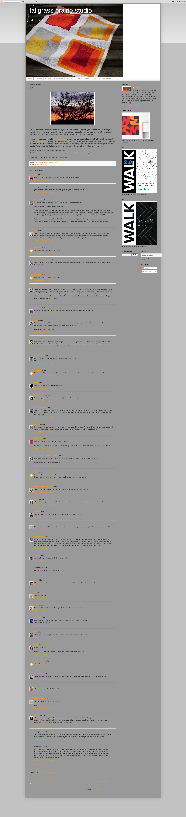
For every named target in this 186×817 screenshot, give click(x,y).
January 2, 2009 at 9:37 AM (43, 517)
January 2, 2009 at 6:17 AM (43, 363)
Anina (36, 605)
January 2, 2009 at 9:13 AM (43, 480)
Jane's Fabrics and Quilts (43, 486)
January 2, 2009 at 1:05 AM (43, 253)
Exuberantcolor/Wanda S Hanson (46, 455)
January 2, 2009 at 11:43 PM (44, 625)
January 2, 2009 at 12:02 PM (44, 561)
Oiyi (35, 580)
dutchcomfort (39, 698)
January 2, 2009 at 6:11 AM (43, 349)
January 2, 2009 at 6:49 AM (43, 376)
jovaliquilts (38, 617)
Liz (35, 592)
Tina (36, 174)
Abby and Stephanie (41, 260)
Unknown (37, 247)
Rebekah (37, 511)
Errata (87, 78)
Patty (36, 382)
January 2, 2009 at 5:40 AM (43, 313)
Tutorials (79, 78)
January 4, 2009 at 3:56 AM (43, 708)
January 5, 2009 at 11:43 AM (44, 739)
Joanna (37, 424)
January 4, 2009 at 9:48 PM (43, 725)
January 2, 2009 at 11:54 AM (44, 548)
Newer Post (34, 769)
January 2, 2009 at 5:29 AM (43, 301)
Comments (147, 272)
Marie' (36, 472)
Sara (36, 686)
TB (35, 632)
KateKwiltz (38, 438)
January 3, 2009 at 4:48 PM (43, 679)
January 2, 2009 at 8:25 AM (43, 417)
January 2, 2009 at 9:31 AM (43, 505)
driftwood (37, 307)
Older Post (111, 769)
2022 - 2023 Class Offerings (101, 78)
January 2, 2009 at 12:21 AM (44, 192)
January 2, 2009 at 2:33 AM (43, 267)
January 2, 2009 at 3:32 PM (43, 586)
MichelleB (38, 524)
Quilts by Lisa (39, 673)
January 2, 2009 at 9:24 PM (43, 598)
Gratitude (43, 164)
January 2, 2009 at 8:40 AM (43, 432)
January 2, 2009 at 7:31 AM (43, 401)
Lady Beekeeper (40, 407)
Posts (146, 268)
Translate (148, 260)
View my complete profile (130, 105)
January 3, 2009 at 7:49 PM (43, 691)
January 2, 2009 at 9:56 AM (43, 529)
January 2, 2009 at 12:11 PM (44, 573)
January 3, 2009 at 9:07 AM (43, 654)
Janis (36, 339)
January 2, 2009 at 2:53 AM (43, 280)
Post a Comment (38, 765)
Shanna (37, 715)
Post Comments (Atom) (47, 773)
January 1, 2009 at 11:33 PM (44, 180)
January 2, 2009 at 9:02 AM (43, 448)
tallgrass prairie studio (60, 10)
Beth (36, 320)
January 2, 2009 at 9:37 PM (43, 611)
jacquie (137, 87)
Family (37, 164)
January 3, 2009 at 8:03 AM (43, 638)
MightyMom (38, 199)
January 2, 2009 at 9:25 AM (43, 492)
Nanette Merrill (39, 536)
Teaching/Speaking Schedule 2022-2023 (59, 78)
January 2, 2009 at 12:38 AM (44, 224)
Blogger (97, 789)
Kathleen (37, 287)
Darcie (36, 644)
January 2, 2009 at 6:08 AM (43, 332)
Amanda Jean (39, 661)
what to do (41, 141)
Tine (36, 231)
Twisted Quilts (39, 395)
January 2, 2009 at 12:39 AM (44, 240)
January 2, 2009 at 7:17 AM (43, 388)
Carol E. (37, 555)
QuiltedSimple (39, 355)
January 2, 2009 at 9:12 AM (43, 465)
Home (30, 78)
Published (38, 78)
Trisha (36, 499)
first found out (61, 139)
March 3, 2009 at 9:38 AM (43, 760)
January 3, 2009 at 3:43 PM (43, 667)
